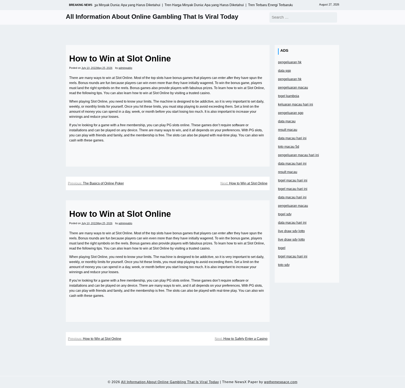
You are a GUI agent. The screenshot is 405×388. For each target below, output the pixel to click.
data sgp (284, 70)
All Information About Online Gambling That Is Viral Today (152, 16)
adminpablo (125, 68)
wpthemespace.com (280, 382)
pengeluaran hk (289, 62)
